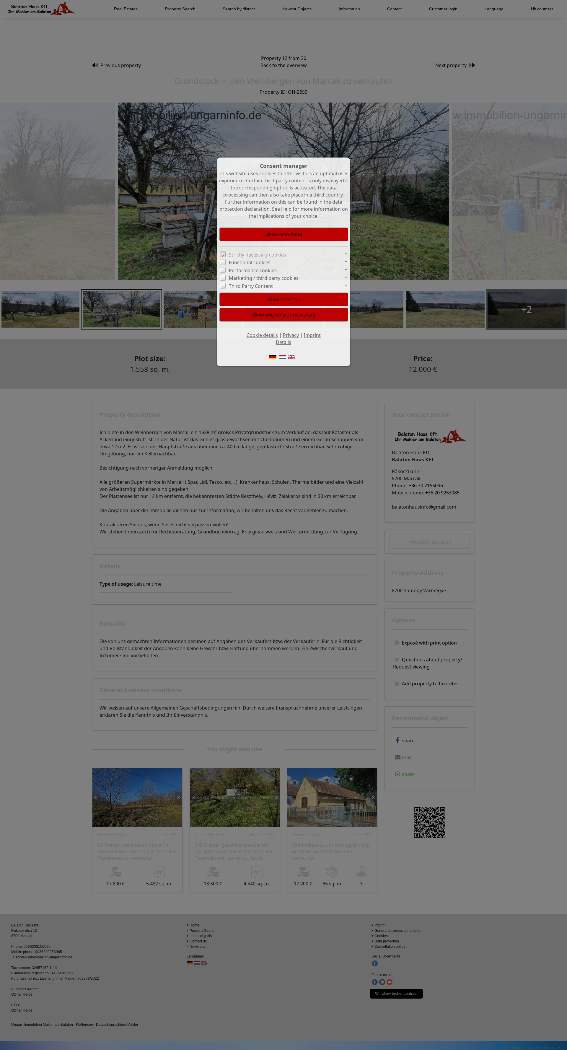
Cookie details (262, 335)
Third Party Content (251, 286)
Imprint (312, 335)
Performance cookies (253, 270)
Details (283, 342)
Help (286, 209)
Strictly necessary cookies (257, 254)
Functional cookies (250, 262)
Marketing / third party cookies (264, 278)
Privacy (291, 335)
